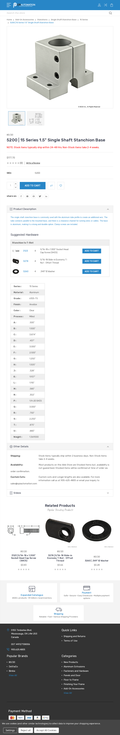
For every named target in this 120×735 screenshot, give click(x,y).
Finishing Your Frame (74, 684)
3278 (25, 261)
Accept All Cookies (46, 730)
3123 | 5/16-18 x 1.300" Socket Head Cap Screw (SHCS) (23, 558)
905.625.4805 (18, 649)
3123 (25, 251)
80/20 (12, 662)
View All (13, 675)
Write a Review (33, 163)
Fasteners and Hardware (76, 671)
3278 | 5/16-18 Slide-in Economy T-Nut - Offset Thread (60, 558)
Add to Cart (92, 251)
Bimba (12, 671)
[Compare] (105, 6)
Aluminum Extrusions (74, 666)
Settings (10, 730)
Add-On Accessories (74, 688)
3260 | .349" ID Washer (97, 561)
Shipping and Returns (74, 636)
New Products (71, 662)
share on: (12, 196)
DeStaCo (13, 666)
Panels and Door (72, 675)
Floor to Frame (71, 679)
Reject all (26, 730)
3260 (25, 271)
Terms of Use (70, 640)
